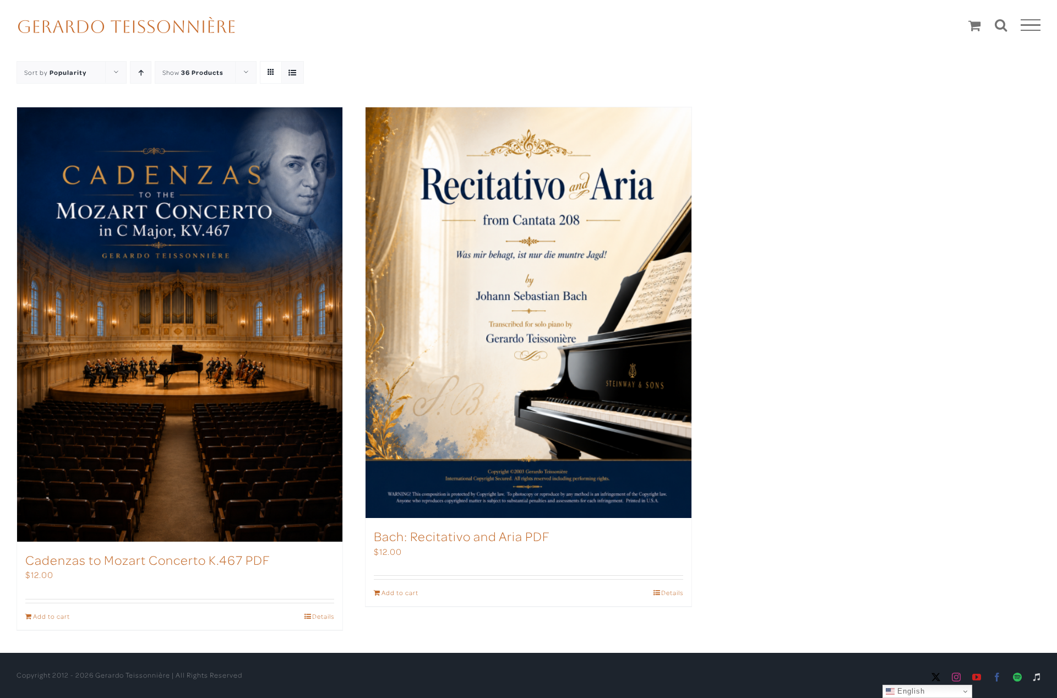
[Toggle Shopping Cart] (974, 25)
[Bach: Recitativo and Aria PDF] (528, 312)
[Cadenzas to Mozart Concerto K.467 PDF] (179, 324)
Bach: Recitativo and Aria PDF (462, 536)
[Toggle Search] (1001, 24)
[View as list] (292, 72)
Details (323, 616)
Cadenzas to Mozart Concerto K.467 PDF (147, 560)
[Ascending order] (140, 72)
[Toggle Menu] (1031, 25)
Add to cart (51, 616)
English (910, 691)
